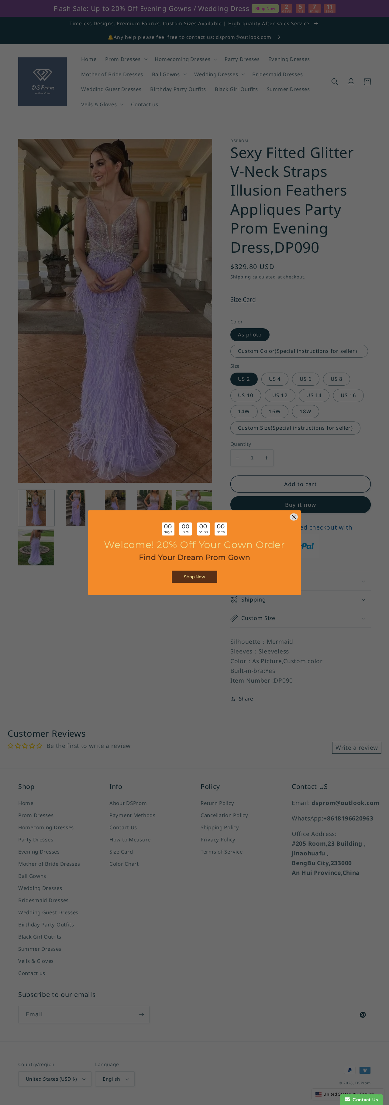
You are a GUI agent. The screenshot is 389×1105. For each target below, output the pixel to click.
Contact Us (364, 1099)
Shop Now (194, 576)
